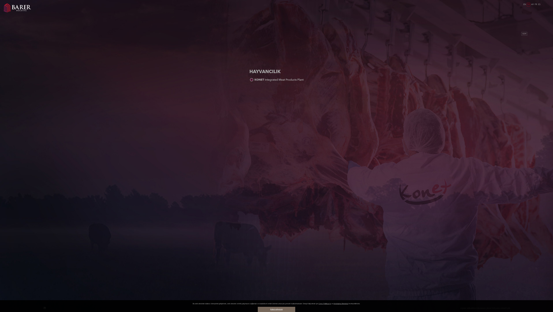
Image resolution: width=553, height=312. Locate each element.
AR (532, 4)
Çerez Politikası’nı (325, 304)
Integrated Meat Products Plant (279, 80)
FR (536, 4)
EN (524, 4)
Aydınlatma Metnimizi (341, 304)
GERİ (524, 33)
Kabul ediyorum (276, 309)
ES (539, 4)
